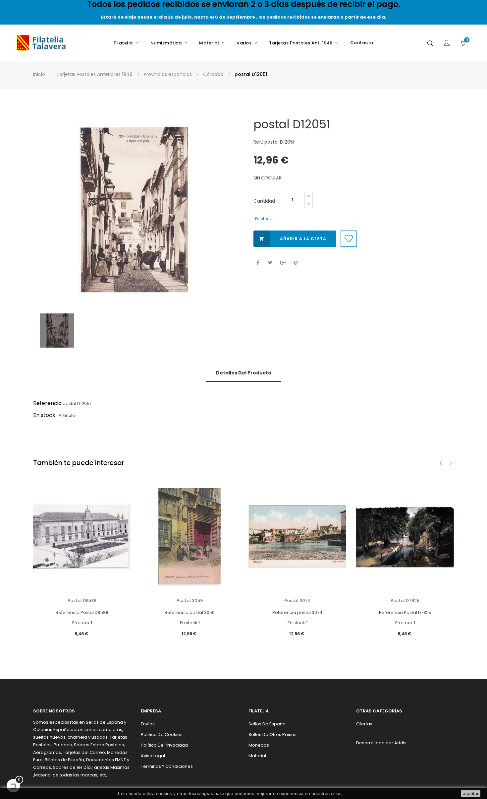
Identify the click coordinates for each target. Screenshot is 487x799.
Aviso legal (153, 756)
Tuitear (270, 263)
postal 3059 (190, 600)
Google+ (283, 263)
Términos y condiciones (167, 766)
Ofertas (364, 724)
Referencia (47, 403)
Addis (400, 743)
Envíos (148, 724)
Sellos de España (267, 724)
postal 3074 (297, 600)
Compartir (257, 263)
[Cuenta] (447, 43)
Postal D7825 (405, 600)
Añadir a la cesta (292, 238)
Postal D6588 (82, 600)
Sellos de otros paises (272, 734)
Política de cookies (162, 734)
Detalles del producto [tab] (243, 372)
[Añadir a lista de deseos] (349, 239)
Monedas (258, 745)
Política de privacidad (164, 745)
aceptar (471, 793)
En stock (44, 415)
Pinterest (295, 263)
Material (257, 756)
